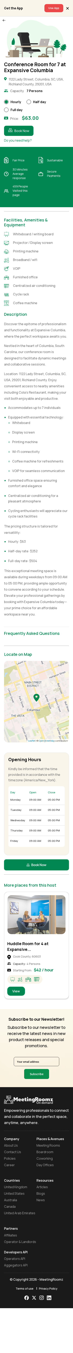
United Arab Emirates (19, 1213)
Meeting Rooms (48, 1145)
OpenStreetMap (47, 740)
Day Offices (45, 1165)
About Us (11, 1145)
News (40, 1200)
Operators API (14, 1258)
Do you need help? (18, 140)
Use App (53, 8)
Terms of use (24, 1288)
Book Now (21, 131)
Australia (10, 1200)
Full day (17, 110)
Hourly (16, 102)
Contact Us (12, 1152)
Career (9, 1165)
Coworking (44, 1158)
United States (14, 1193)
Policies (10, 1158)
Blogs (40, 1193)
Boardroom (44, 1152)
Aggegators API (16, 1265)
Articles (42, 1187)
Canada (10, 1206)
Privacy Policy (48, 1288)
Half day (39, 102)
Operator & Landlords (20, 1242)
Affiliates (10, 1235)
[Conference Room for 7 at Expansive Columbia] (36, 698)
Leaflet (31, 740)
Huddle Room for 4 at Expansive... (27, 946)
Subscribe (36, 1074)
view (16, 991)
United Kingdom (15, 1187)
